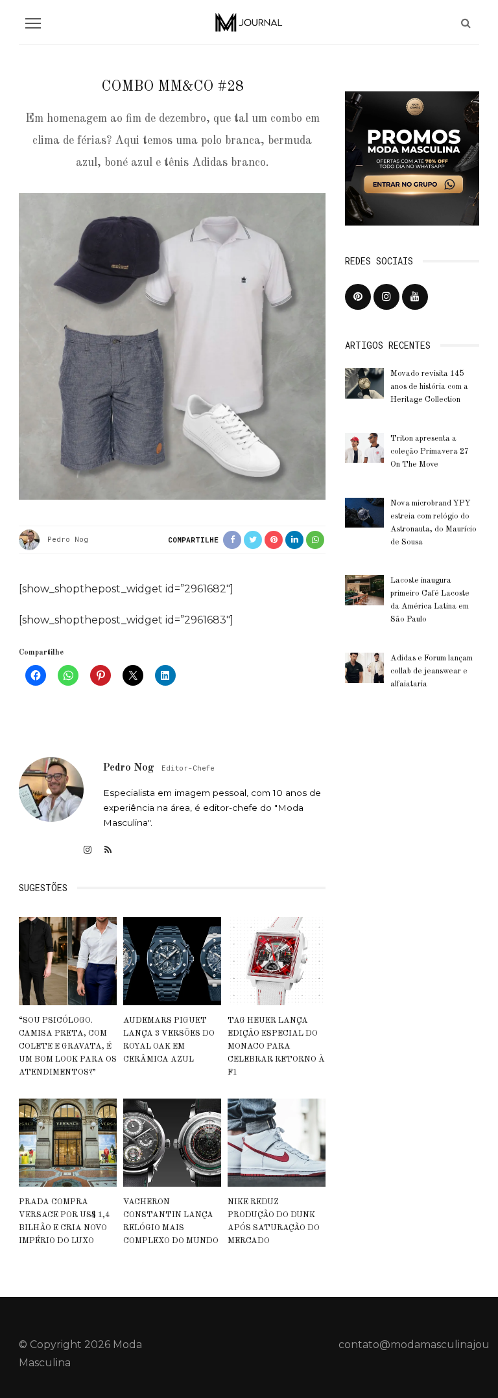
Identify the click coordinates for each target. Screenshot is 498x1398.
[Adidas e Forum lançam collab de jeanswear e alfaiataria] (364, 667)
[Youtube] (415, 297)
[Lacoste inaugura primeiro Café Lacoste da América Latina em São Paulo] (364, 589)
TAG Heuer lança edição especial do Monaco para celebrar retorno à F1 (276, 1047)
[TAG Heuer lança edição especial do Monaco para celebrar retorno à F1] (277, 960)
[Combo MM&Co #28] (172, 345)
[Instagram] (87, 850)
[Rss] (108, 850)
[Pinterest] (358, 297)
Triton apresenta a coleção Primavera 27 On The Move (429, 452)
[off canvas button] (33, 23)
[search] (466, 23)
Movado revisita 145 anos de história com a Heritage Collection (429, 387)
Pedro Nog (67, 539)
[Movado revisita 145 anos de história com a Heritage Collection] (364, 383)
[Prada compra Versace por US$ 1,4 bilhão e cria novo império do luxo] (68, 1142)
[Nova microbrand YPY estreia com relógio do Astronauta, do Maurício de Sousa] (364, 512)
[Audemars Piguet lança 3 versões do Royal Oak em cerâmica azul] (172, 960)
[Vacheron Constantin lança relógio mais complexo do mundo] (172, 1142)
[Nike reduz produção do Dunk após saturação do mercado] (277, 1142)
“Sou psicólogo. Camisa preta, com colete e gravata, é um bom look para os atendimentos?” (68, 1047)
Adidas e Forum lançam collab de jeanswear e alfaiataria (431, 671)
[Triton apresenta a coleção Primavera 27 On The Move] (364, 447)
